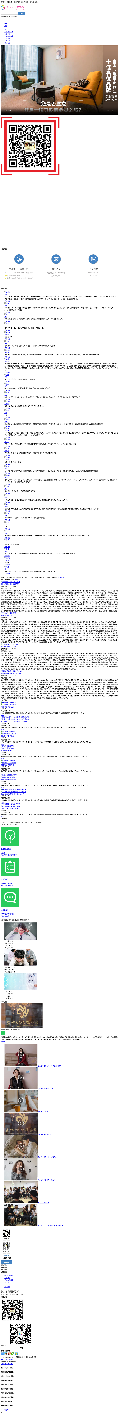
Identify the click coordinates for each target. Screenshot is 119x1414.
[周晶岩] (7, 457)
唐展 (5, 395)
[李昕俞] (7, 292)
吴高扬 (6, 404)
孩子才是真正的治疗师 (8, 779)
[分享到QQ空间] (16, 1353)
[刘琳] (6, 466)
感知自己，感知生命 (7, 765)
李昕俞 (6, 294)
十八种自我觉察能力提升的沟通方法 (13, 794)
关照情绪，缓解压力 (7, 707)
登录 (5, 23)
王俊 (5, 343)
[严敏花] (7, 419)
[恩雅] (6, 513)
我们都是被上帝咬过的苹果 (10, 808)
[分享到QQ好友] (5, 1353)
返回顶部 (6, 1410)
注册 (5, 26)
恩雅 (5, 515)
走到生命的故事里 (7, 750)
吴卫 (5, 317)
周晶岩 (6, 460)
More (2, 715)
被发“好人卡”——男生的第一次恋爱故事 (14, 721)
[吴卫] (6, 314)
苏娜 (5, 551)
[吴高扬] (7, 401)
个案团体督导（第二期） (9, 646)
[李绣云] (7, 359)
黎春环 (6, 451)
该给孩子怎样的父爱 (7, 736)
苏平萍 (6, 477)
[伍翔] (6, 375)
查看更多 (4, 1041)
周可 (5, 386)
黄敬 (5, 498)
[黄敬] (6, 495)
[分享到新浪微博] (9, 1353)
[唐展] (6, 393)
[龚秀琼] (7, 504)
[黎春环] (7, 448)
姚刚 (5, 305)
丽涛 (5, 326)
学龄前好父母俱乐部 (7, 615)
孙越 (5, 569)
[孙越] (6, 567)
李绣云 (6, 361)
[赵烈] (6, 410)
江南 (5, 533)
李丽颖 (6, 352)
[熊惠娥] (7, 428)
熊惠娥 (6, 430)
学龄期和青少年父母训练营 (10, 584)
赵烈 (5, 413)
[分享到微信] (12, 1353)
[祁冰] (6, 522)
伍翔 (5, 377)
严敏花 (6, 422)
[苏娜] (6, 549)
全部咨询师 (61, 577)
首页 (5, 29)
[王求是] (7, 558)
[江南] (6, 531)
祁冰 (5, 524)
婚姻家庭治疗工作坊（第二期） (11, 673)
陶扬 (5, 542)
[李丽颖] (7, 350)
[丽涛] (6, 323)
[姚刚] (6, 303)
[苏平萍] (7, 475)
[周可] (6, 384)
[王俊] (6, 341)
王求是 (6, 560)
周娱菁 (6, 334)
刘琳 (5, 468)
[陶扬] (6, 540)
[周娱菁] (7, 332)
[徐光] (6, 486)
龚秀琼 (6, 506)
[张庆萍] (7, 439)
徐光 (5, 489)
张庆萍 (6, 442)
